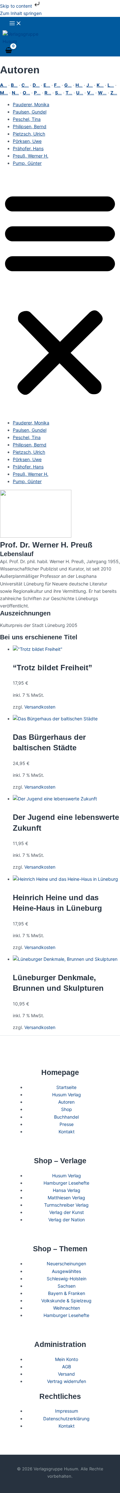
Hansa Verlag (66, 1190)
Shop (66, 1109)
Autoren (66, 1102)
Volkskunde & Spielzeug (66, 1300)
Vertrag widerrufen (66, 1381)
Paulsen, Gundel (29, 111)
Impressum (66, 1411)
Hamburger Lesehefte (66, 1183)
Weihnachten (66, 1308)
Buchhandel (66, 1117)
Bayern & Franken (66, 1293)
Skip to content (16, 6)
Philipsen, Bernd (29, 126)
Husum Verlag (66, 1094)
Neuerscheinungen (66, 1263)
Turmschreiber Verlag (66, 1205)
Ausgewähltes (66, 1271)
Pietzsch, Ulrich (29, 133)
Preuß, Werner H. (30, 155)
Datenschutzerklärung (66, 1418)
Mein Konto (66, 1359)
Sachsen (67, 1286)
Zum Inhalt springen (21, 13)
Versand (66, 1374)
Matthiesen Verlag (66, 1197)
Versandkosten (39, 707)
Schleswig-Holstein (66, 1278)
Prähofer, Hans (28, 148)
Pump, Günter (27, 163)
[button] (60, 293)
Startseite (66, 1087)
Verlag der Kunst (66, 1212)
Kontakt (67, 1131)
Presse (67, 1124)
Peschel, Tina (27, 119)
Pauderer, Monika (31, 104)
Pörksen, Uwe (27, 141)
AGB (66, 1366)
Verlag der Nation (66, 1219)
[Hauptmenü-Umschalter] (15, 23)
